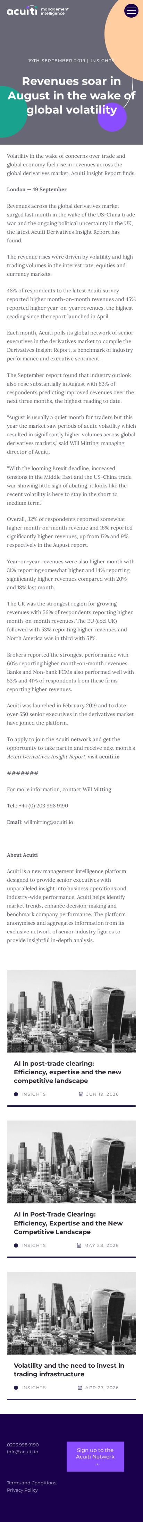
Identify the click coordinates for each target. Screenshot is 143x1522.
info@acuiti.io (22, 1451)
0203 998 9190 (23, 1444)
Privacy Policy (22, 1490)
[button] (131, 11)
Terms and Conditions (31, 1482)
